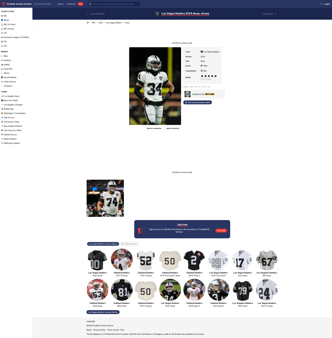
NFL (93, 22)
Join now (221, 231)
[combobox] (116, 4)
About (89, 330)
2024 (101, 22)
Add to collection (154, 128)
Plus (80, 4)
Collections (71, 4)
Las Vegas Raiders (114, 22)
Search (61, 4)
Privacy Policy (99, 330)
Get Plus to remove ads (182, 43)
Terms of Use (113, 330)
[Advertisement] (182, 34)
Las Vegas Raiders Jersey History (103, 312)
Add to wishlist (172, 128)
